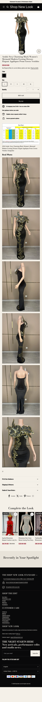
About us (4, 613)
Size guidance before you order (13, 587)
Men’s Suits (4, 602)
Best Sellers (4, 597)
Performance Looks (6, 599)
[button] (3, 6)
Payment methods (6, 615)
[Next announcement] (40, 1)
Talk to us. (18, 633)
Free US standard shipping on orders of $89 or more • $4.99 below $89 (18, 579)
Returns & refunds (6, 619)
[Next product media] (23, 52)
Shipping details (34, 68)
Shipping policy (5, 617)
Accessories (5, 604)
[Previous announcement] (2, 1)
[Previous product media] (19, 52)
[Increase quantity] (38, 89)
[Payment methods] (3, 582)
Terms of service (6, 622)
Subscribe (35, 653)
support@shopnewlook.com (17, 637)
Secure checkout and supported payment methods (17, 582)
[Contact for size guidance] (3, 587)
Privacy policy (5, 621)
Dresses (4, 600)
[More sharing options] (33, 496)
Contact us (4, 611)
